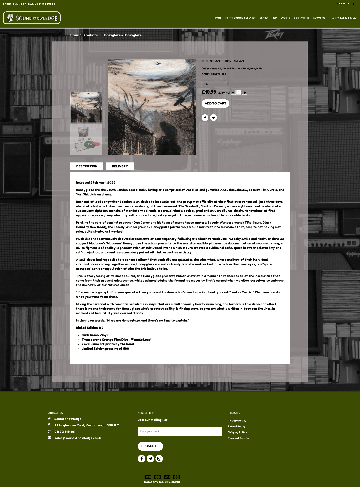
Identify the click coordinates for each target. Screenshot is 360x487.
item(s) (346, 18)
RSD (274, 18)
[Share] (205, 117)
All (219, 68)
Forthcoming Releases (240, 18)
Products (90, 35)
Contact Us (301, 18)
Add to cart (215, 103)
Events (285, 18)
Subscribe (150, 446)
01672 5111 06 (64, 432)
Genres (264, 18)
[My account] (353, 4)
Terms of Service (238, 438)
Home (218, 18)
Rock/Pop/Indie (252, 68)
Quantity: (224, 92)
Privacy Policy (237, 420)
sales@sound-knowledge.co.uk (77, 438)
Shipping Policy (237, 432)
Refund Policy (236, 426)
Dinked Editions (232, 68)
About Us (319, 18)
